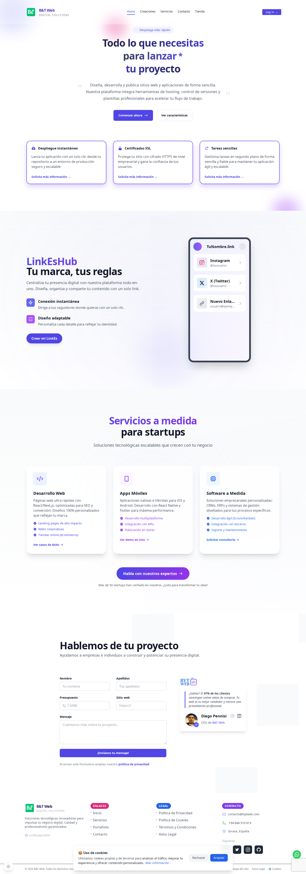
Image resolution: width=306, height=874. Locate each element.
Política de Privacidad (175, 813)
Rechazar (198, 858)
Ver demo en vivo (132, 540)
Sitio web (123, 697)
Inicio (97, 813)
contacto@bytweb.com (243, 814)
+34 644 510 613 (240, 823)
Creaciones (147, 11)
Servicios (166, 11)
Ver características (174, 115)
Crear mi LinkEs (44, 338)
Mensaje (66, 717)
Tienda (200, 11)
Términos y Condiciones (177, 827)
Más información (158, 863)
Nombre (66, 678)
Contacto (184, 11)
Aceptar (219, 858)
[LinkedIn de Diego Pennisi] (239, 716)
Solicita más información (51, 177)
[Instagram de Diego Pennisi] (232, 716)
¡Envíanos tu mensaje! (113, 753)
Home (131, 11)
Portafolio (101, 827)
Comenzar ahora (130, 115)
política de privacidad (134, 764)
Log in (272, 12)
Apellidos (123, 678)
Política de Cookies (173, 820)
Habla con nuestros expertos (150, 573)
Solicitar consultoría (220, 540)
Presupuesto (69, 697)
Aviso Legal (167, 834)
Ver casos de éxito (46, 545)
